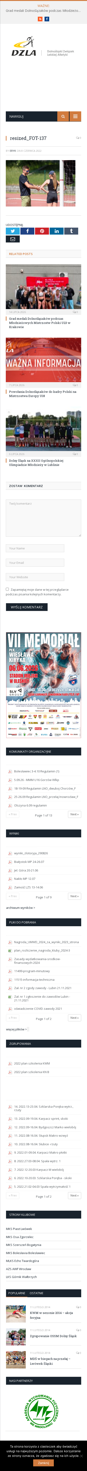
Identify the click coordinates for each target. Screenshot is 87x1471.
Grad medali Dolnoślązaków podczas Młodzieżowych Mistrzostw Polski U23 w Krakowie (45, 11)
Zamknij (43, 1463)
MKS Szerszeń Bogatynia (23, 1245)
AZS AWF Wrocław (18, 1269)
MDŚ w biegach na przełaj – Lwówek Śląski (50, 1361)
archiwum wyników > (20, 908)
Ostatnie (36, 1293)
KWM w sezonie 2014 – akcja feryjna (51, 1315)
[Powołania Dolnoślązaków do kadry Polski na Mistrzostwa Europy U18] (43, 362)
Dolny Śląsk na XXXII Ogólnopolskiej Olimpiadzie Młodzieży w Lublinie (36, 462)
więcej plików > (16, 1029)
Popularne (16, 1293)
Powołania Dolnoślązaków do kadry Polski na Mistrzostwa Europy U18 (42, 394)
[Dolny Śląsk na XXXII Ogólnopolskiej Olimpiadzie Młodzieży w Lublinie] (43, 431)
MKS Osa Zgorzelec (19, 1237)
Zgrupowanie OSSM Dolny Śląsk (53, 1336)
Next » (75, 814)
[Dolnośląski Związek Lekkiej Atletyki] (43, 47)
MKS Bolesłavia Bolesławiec (25, 1253)
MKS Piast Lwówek (19, 1229)
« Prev (13, 814)
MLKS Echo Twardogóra (22, 1261)
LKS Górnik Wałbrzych (21, 1277)
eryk (13, 150)
